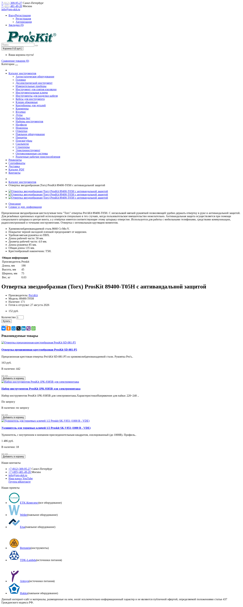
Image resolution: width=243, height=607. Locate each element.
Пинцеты (21, 137)
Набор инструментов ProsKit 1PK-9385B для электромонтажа (40, 388)
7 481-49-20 (11, 6)
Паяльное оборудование (30, 134)
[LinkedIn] (23, 328)
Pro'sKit (33, 295)
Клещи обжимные (27, 102)
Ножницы (22, 127)
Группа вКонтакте (20, 481)
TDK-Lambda (28, 560)
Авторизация (24, 21)
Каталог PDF (16, 169)
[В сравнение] (6, 325)
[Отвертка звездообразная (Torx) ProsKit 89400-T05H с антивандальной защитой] (58, 191)
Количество (8, 317)
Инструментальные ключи (32, 92)
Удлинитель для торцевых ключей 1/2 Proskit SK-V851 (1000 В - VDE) (46, 427)
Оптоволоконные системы (32, 153)
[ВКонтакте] (3, 328)
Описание (15, 203)
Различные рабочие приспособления (38, 156)
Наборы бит (23, 118)
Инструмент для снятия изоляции (36, 89)
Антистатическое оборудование (35, 76)
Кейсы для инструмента (30, 98)
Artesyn (24, 581)
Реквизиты (15, 159)
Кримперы (22, 108)
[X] (18, 328)
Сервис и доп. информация (25, 206)
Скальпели (22, 143)
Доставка (14, 166)
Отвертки (21, 131)
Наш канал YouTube (21, 478)
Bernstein (25, 547)
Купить (6, 321)
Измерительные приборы (31, 86)
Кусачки (21, 111)
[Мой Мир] (13, 328)
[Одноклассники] (8, 328)
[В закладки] (2, 325)
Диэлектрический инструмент (34, 82)
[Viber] (28, 328)
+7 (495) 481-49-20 (20, 472)
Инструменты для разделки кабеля (37, 95)
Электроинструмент (28, 150)
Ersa (22, 526)
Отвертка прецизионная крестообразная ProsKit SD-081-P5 (39, 349)
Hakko (24, 593)
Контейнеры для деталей (31, 105)
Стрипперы (23, 147)
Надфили (21, 124)
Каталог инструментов (22, 73)
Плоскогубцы (24, 140)
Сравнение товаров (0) (15, 60)
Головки (21, 79)
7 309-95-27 (11, 2)
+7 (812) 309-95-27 (20, 468)
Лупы (19, 115)
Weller (23, 514)
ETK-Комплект (29, 502)
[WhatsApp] (33, 328)
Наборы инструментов (29, 121)
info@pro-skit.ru (10, 9)
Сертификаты (17, 163)
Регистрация (23, 18)
